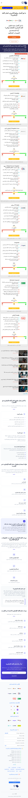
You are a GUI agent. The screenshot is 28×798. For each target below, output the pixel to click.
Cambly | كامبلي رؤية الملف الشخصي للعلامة (14, 124)
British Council (14, 280)
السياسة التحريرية (14, 767)
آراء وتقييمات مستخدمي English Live (15, 754)
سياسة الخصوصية (7, 769)
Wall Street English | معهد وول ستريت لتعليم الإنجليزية (11, 166)
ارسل (15, 782)
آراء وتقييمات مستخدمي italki (16, 762)
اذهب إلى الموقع (14, 86)
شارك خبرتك (14, 41)
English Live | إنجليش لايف (11, 128)
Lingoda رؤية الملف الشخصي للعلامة (14, 275)
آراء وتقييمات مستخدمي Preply (16, 757)
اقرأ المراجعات (14, 675)
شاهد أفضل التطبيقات (14, 672)
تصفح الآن (14, 37)
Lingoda (16, 242)
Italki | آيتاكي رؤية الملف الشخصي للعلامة (14, 345)
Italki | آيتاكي (15, 315)
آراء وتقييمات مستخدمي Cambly (15, 752)
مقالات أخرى (25, 393)
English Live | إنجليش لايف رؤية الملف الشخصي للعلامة (14, 161)
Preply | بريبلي (15, 205)
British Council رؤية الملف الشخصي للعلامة (14, 311)
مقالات (9, 767)
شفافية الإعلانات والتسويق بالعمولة (20, 769)
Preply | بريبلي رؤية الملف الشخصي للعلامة (14, 238)
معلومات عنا (19, 767)
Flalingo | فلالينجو (14, 55)
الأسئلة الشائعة (12, 769)
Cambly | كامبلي (14, 93)
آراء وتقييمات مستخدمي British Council (14, 760)
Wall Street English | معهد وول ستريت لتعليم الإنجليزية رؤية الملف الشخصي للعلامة (14, 200)
